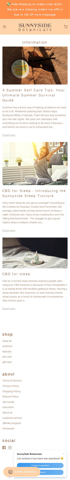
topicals (6, 351)
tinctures (7, 346)
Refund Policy (10, 396)
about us (7, 412)
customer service (12, 417)
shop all (7, 340)
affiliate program (11, 423)
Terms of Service (12, 380)
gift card (7, 362)
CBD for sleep (16, 274)
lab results (8, 402)
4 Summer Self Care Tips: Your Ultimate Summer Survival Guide (33, 95)
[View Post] (35, 66)
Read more (8, 135)
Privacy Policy (10, 386)
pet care (7, 356)
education (8, 407)
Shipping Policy (11, 391)
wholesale (8, 428)
